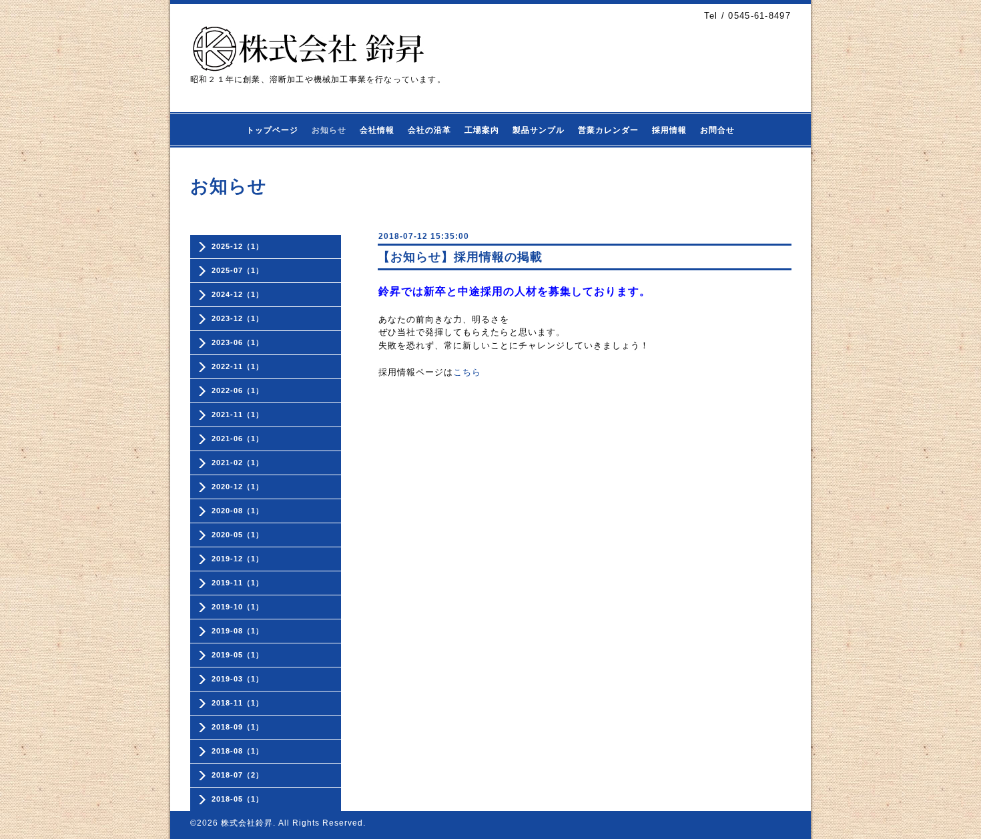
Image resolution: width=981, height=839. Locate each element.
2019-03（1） (238, 679)
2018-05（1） (238, 799)
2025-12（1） (238, 246)
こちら (467, 372)
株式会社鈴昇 (247, 823)
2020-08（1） (238, 511)
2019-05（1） (238, 655)
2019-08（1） (238, 631)
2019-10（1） (238, 607)
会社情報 (377, 130)
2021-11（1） (238, 414)
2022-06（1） (238, 390)
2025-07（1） (238, 270)
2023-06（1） (238, 342)
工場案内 (481, 130)
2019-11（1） (238, 583)
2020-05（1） (238, 535)
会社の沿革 (429, 130)
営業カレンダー (608, 130)
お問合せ (717, 130)
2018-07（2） (238, 775)
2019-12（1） (238, 559)
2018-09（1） (238, 727)
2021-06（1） (238, 439)
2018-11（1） (238, 703)
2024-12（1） (238, 294)
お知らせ (329, 130)
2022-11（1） (238, 366)
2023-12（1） (238, 318)
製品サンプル (539, 130)
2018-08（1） (238, 751)
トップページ (272, 130)
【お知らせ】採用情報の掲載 (460, 257)
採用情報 (669, 130)
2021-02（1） (238, 463)
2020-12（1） (238, 487)
